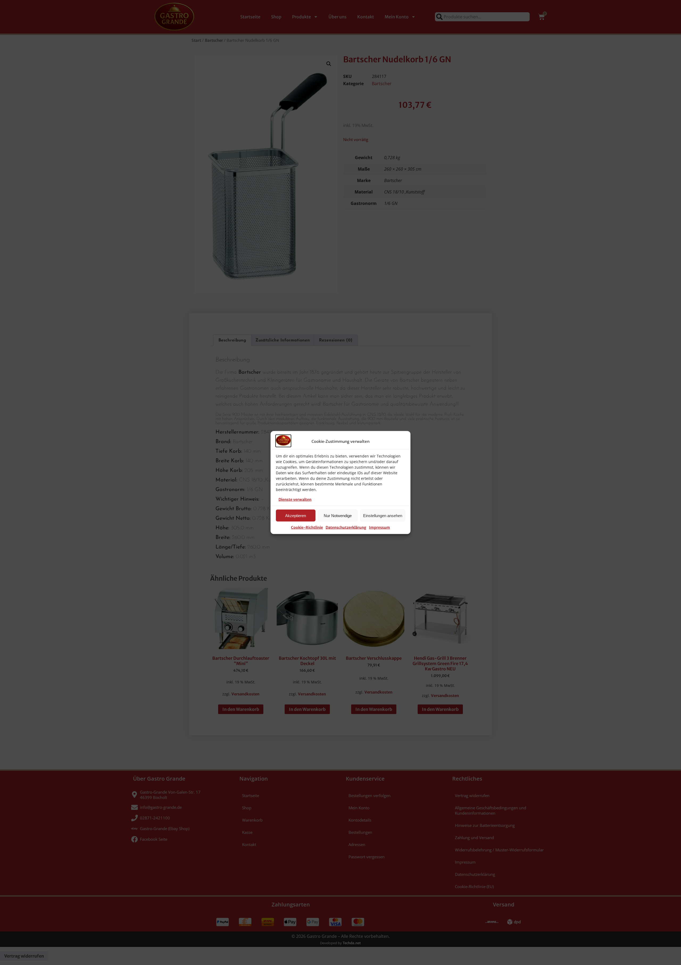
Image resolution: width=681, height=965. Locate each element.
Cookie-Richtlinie (307, 527)
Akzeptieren (295, 515)
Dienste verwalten (295, 499)
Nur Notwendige (338, 515)
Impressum (379, 527)
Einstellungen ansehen (382, 515)
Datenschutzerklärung (346, 527)
